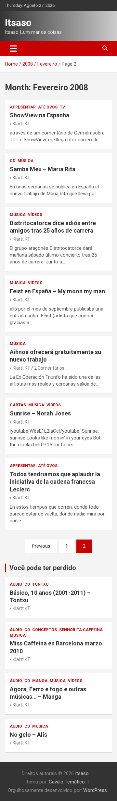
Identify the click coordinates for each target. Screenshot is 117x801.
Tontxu (40, 584)
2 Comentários (49, 368)
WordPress (95, 790)
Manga (39, 681)
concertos (44, 630)
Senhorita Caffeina (81, 630)
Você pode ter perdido (42, 568)
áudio (16, 584)
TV (62, 107)
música (25, 161)
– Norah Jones (40, 413)
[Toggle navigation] (13, 48)
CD (12, 161)
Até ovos (48, 107)
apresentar (23, 107)
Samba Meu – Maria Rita (42, 169)
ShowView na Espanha (39, 115)
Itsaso (18, 22)
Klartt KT (21, 123)
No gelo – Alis (28, 734)
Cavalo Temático (67, 782)
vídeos (35, 214)
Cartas (18, 405)
